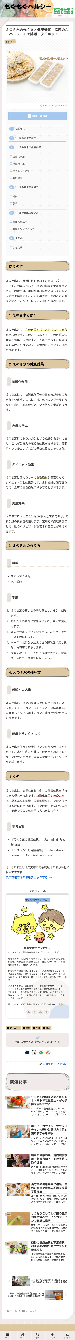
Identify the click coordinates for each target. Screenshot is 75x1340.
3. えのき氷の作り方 (27, 187)
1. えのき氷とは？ (25, 138)
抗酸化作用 (19, 156)
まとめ (19, 238)
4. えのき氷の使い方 (27, 213)
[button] (67, 784)
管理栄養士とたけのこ (37, 948)
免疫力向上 (19, 164)
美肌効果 (17, 178)
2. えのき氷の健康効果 (28, 147)
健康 (28, 1028)
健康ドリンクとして (24, 229)
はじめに (20, 128)
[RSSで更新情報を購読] (46, 1012)
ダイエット (15, 1028)
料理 (38, 1028)
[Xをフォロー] (34, 1012)
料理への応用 (20, 222)
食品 (48, 1028)
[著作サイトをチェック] (28, 1012)
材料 (15, 196)
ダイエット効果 (21, 171)
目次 (35, 116)
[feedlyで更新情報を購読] (40, 1012)
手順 (15, 203)
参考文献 (17, 247)
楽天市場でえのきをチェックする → (29, 877)
